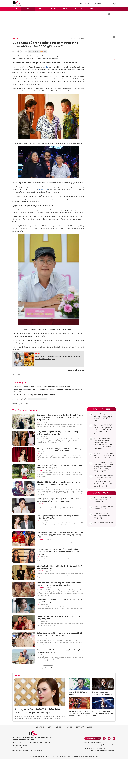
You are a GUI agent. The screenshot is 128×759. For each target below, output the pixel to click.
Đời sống (53, 8)
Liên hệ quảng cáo (93, 738)
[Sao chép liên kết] (25, 51)
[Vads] (109, 35)
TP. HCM (87, 748)
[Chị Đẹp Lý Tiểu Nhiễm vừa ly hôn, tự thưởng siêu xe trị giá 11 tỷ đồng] (23, 605)
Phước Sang (43, 189)
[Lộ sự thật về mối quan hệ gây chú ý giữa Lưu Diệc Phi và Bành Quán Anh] (23, 572)
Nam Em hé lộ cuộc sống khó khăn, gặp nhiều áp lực (34, 395)
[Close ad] (109, 14)
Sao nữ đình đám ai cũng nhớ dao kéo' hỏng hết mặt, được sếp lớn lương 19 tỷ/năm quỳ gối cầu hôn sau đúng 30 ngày (60, 417)
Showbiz (27, 8)
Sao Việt (37, 353)
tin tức (104, 497)
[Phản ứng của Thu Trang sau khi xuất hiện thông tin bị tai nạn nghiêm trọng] (23, 656)
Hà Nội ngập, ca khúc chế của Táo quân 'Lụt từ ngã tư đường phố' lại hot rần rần (79, 713)
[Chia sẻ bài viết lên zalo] (17, 51)
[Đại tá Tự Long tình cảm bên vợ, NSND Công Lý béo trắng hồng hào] (23, 622)
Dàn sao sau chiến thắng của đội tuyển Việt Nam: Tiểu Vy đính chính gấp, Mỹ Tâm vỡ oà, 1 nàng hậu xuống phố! (60, 534)
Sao (23, 38)
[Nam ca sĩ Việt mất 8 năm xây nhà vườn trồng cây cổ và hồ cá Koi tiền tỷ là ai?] (23, 471)
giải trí (46, 67)
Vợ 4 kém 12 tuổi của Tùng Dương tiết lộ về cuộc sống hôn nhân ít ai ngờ (42, 386)
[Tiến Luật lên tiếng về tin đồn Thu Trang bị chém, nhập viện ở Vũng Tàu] (23, 522)
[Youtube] (109, 738)
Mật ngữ (78, 8)
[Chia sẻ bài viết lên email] (21, 51)
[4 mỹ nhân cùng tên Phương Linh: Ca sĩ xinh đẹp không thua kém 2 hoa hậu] (23, 438)
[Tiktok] (114, 738)
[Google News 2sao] (37, 51)
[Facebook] (104, 738)
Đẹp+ (40, 8)
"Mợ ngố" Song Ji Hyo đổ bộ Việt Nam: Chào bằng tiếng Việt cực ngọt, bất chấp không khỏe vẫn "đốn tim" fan (59, 551)
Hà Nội (86, 742)
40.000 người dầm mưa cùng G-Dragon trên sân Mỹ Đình (102, 713)
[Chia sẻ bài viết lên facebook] (13, 51)
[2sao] (16, 9)
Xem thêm (48, 667)
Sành (91, 8)
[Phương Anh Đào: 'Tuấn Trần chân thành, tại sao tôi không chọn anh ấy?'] (39, 692)
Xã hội (65, 8)
